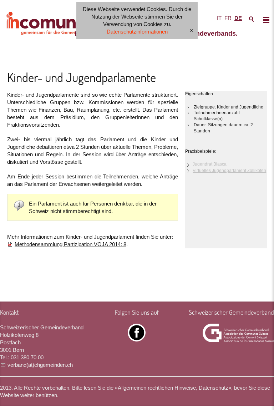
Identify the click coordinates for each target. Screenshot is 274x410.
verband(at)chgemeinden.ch (40, 365)
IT (219, 18)
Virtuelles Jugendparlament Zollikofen (229, 170)
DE (238, 18)
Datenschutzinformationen (137, 32)
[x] (191, 31)
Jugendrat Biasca (210, 164)
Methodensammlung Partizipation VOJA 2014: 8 (70, 244)
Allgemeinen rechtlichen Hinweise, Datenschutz (173, 388)
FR (228, 18)
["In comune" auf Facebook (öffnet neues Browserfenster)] (137, 338)
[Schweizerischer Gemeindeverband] (238, 333)
